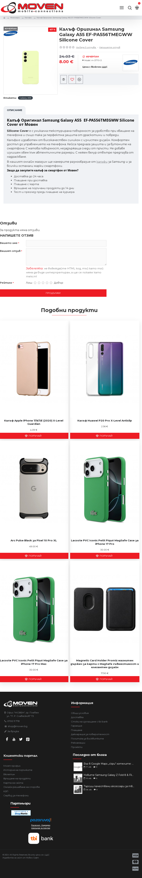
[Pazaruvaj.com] (40, 821)
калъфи (102, 161)
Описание (14, 110)
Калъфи (28, 17)
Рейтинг (6, 282)
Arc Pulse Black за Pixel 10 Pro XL (34, 540)
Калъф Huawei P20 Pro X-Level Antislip (104, 420)
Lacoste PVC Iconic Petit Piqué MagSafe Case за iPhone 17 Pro (105, 542)
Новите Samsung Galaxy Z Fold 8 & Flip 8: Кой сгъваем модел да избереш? (109, 775)
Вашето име (8, 243)
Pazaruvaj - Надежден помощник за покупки (40, 826)
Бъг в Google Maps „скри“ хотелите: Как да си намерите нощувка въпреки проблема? (109, 763)
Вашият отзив (10, 251)
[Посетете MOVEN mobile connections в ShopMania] (21, 813)
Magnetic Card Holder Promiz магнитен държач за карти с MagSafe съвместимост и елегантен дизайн (104, 664)
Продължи (53, 293)
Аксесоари (15, 17)
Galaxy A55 (25, 97)
